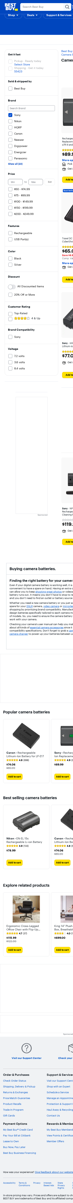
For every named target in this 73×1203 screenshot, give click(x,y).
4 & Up (35, 318)
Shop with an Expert (58, 1086)
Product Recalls (12, 1103)
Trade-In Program (13, 1109)
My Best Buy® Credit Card (18, 1129)
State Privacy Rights (61, 1185)
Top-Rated (20, 313)
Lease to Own (11, 1141)
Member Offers (55, 1141)
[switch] (12, 287)
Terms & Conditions (24, 1184)
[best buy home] (11, 7)
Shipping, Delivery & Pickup (19, 1086)
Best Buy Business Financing (19, 1152)
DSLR (29, 606)
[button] (13, 15)
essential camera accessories (46, 627)
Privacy (36, 1183)
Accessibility (9, 1183)
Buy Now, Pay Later (14, 1147)
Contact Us (53, 1115)
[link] (17, 760)
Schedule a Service (58, 1092)
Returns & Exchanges (15, 1092)
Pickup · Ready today (27, 61)
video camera (51, 606)
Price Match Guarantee (16, 1098)
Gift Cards (9, 1115)
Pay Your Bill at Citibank (17, 1135)
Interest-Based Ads (49, 1184)
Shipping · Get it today (28, 68)
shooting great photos (48, 591)
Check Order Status (14, 1080)
